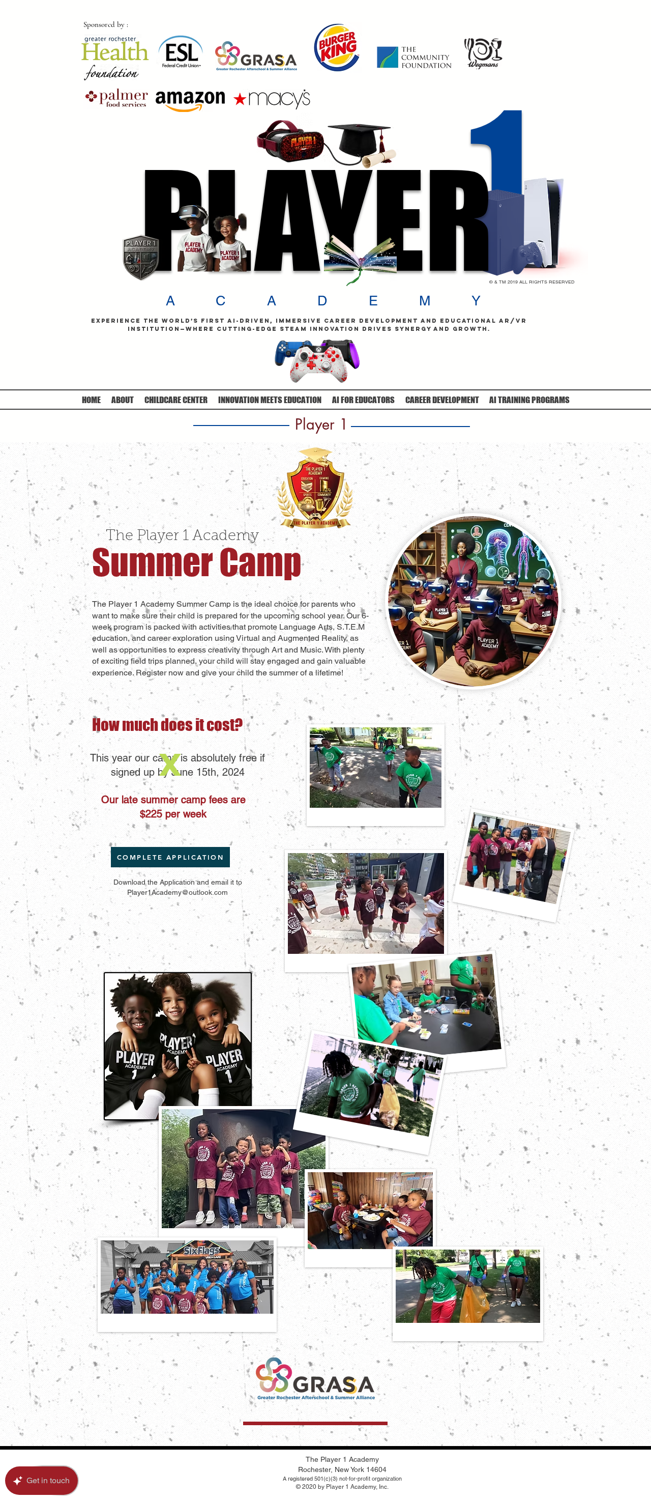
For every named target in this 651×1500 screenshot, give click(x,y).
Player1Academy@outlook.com (177, 892)
